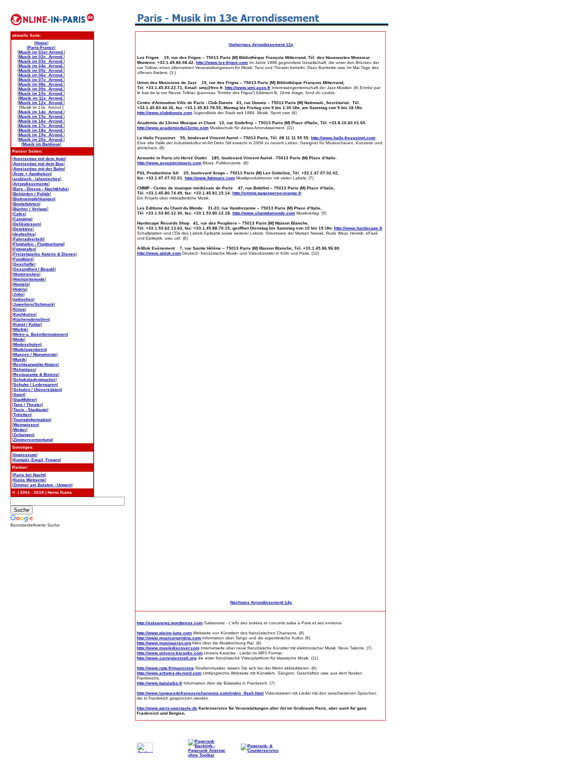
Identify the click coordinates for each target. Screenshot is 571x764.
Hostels (21, 284)
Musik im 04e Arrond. (41, 66)
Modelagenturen (29, 349)
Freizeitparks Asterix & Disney (44, 254)
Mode (18, 339)
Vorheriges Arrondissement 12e (261, 44)
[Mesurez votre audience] (145, 751)
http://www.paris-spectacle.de (167, 708)
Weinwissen (25, 424)
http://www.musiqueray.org (164, 643)
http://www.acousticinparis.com (169, 163)
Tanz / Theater (27, 404)
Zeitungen (23, 434)
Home (41, 43)
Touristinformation (31, 419)
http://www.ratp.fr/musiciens (165, 668)
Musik (19, 359)
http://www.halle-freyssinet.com (343, 137)
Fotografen (24, 249)
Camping (22, 219)
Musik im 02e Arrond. (41, 56)
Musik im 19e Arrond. (41, 135)
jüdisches (23, 299)
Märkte (20, 329)
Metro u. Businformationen (40, 334)
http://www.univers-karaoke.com (170, 653)
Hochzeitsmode (29, 279)
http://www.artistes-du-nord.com (169, 673)
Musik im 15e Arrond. (41, 116)
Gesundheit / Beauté (34, 269)
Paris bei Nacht (29, 475)
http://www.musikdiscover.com (168, 648)
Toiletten (22, 414)
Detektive (23, 229)
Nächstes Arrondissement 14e (261, 602)
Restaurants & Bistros (35, 374)
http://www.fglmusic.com (210, 178)
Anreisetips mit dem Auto (39, 158)
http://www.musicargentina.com (169, 638)
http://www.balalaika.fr (159, 683)
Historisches (26, 274)
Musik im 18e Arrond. (41, 130)
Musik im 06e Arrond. (41, 75)
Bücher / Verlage (30, 209)
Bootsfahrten (26, 204)
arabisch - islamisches (36, 178)
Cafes (19, 214)
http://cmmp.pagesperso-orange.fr (266, 193)
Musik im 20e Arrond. (41, 139)
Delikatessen (26, 224)
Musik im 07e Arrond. (41, 79)
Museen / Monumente (34, 354)
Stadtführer (24, 399)
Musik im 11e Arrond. (41, 98)
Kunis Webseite (29, 480)
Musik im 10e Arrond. (41, 93)
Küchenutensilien (31, 319)
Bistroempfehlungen (33, 199)
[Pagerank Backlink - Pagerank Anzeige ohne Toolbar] (209, 755)
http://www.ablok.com (159, 253)
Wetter (19, 429)
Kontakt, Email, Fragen (36, 459)
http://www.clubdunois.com (164, 112)
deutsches (24, 234)
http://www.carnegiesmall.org (166, 658)
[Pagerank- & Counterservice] (262, 750)
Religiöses (24, 369)
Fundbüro (23, 259)
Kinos (19, 309)
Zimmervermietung (32, 439)
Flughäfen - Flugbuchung (38, 244)
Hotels (19, 289)
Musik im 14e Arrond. (41, 112)
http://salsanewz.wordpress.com (170, 623)
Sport (18, 394)
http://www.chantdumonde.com (263, 213)
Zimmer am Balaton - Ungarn (42, 485)
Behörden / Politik (31, 194)
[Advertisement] (421, 130)
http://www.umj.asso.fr (247, 87)
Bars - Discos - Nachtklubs (40, 189)
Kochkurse (24, 314)
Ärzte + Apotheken (32, 173)
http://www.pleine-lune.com (164, 633)
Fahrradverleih (28, 239)
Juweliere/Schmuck (33, 304)
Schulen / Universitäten (37, 389)
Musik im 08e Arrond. (41, 84)
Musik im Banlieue (41, 144)
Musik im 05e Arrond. (41, 70)
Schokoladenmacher (34, 379)
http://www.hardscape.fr (358, 228)
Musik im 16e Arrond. (41, 121)
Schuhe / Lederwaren (35, 384)
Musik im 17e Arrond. (41, 125)
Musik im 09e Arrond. (41, 89)
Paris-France (41, 47)
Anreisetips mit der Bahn (38, 168)
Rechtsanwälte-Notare (35, 364)
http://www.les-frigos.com (222, 62)
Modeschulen (27, 344)
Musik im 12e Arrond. (41, 102)
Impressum (24, 454)
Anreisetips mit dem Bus (38, 163)
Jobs (18, 294)
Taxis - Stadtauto (30, 409)
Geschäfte (23, 264)
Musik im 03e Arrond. (41, 61)
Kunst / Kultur (27, 324)
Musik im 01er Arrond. (41, 52)
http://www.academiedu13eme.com (173, 127)
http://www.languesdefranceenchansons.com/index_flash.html (200, 693)
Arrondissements (30, 183)
